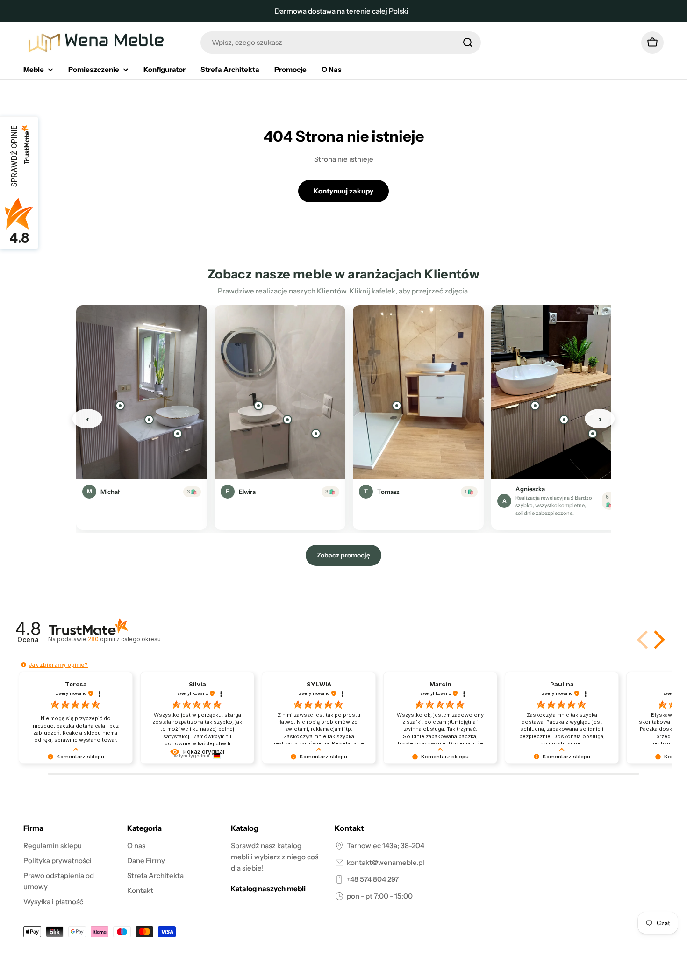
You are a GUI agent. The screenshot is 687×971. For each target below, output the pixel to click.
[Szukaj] (467, 42)
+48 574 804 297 (373, 879)
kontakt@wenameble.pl (385, 862)
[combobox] (340, 42)
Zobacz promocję (343, 555)
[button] (658, 639)
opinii (124, 639)
